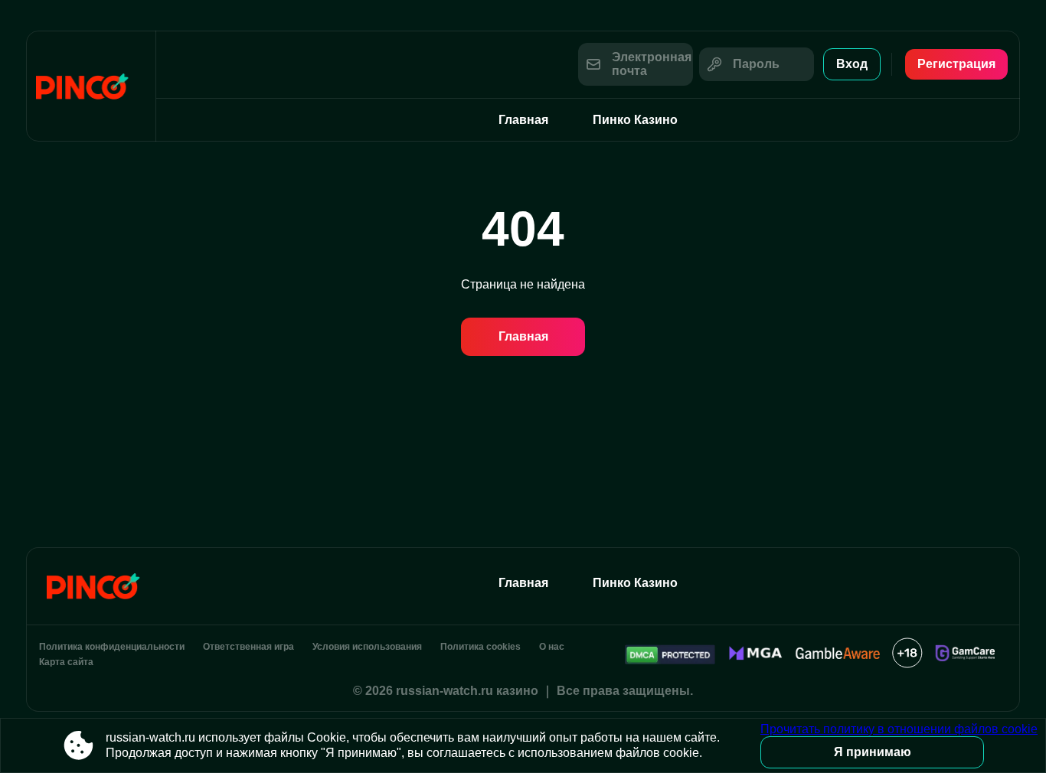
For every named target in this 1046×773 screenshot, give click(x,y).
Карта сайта (66, 662)
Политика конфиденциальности (112, 646)
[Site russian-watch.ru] (91, 86)
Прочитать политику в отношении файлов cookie (899, 728)
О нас (551, 646)
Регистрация (956, 63)
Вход (852, 63)
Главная (523, 119)
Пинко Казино (635, 119)
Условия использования (367, 646)
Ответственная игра (248, 646)
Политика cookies (480, 646)
